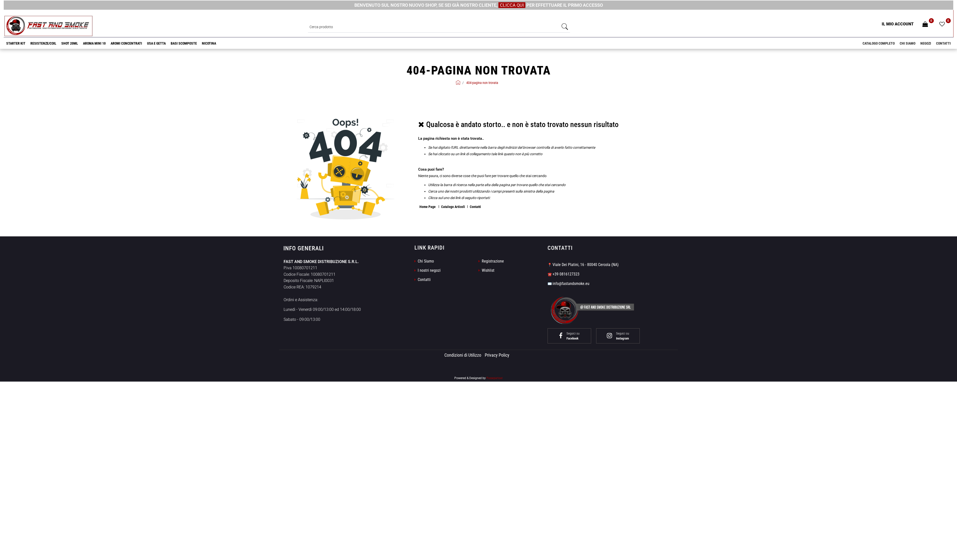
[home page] (458, 82)
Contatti (943, 43)
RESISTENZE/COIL (43, 43)
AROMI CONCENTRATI (126, 43)
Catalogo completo (879, 43)
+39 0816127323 (566, 274)
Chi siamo (907, 43)
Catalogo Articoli (453, 207)
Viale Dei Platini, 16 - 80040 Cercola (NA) (586, 264)
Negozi (925, 43)
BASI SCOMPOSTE (184, 43)
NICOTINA (209, 43)
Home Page (427, 207)
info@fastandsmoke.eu (571, 283)
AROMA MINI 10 (94, 43)
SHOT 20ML (69, 43)
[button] (565, 26)
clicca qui (512, 5)
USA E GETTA (156, 43)
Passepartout (494, 378)
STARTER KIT (15, 43)
